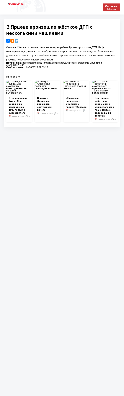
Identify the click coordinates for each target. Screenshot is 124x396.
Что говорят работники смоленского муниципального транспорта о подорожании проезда (104, 107)
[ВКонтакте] (8, 41)
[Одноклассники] (12, 41)
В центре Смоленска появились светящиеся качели (44, 104)
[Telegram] (16, 41)
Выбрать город (111, 9)
